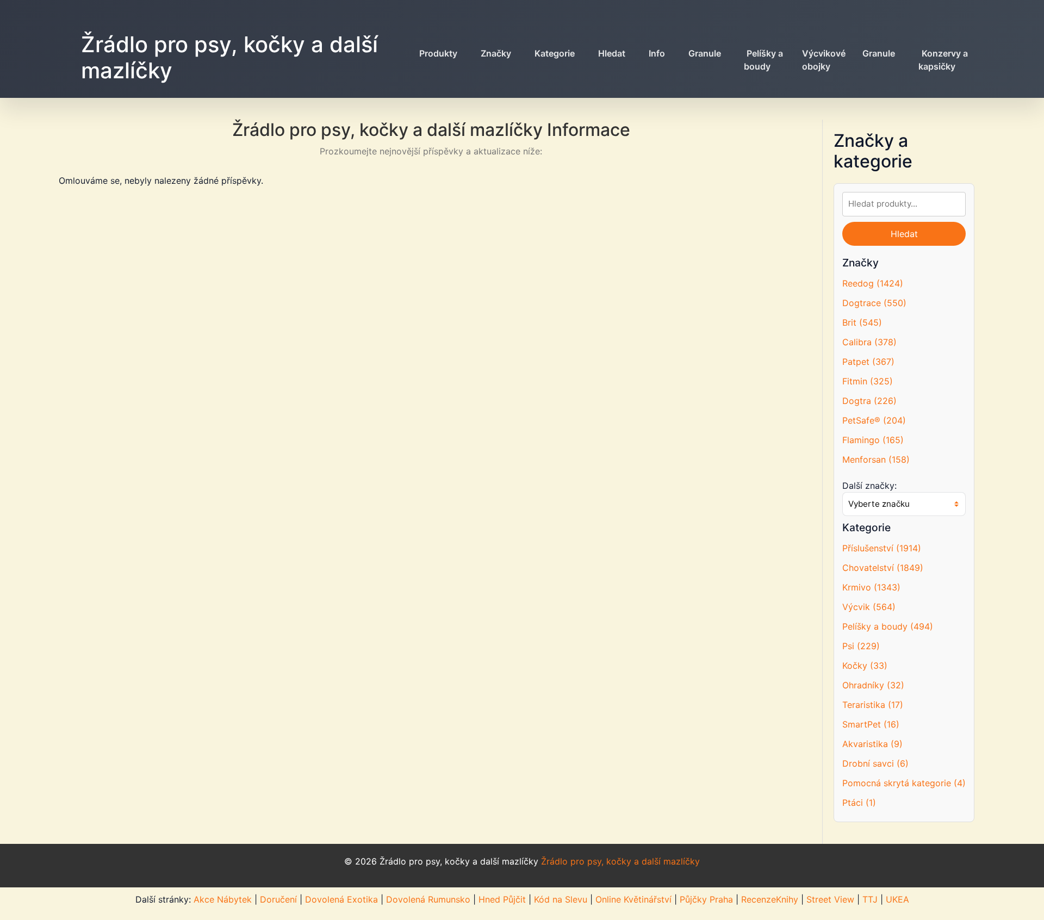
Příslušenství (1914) (881, 548)
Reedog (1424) (872, 283)
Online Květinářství (633, 899)
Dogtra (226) (869, 400)
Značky (496, 53)
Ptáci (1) (859, 802)
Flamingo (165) (873, 439)
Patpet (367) (868, 361)
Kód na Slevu (560, 899)
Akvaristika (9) (872, 743)
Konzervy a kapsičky (943, 60)
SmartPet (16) (870, 724)
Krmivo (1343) (871, 587)
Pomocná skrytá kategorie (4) (904, 783)
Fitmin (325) (867, 381)
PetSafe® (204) (874, 420)
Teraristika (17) (872, 704)
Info (657, 53)
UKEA (897, 899)
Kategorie (555, 53)
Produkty (438, 53)
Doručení (278, 899)
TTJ (870, 899)
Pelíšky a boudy (763, 60)
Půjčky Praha (706, 899)
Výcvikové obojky (824, 60)
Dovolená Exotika (341, 899)
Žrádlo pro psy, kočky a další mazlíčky (229, 57)
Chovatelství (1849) (882, 567)
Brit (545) (862, 322)
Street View (830, 899)
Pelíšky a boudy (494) (887, 626)
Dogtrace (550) (874, 302)
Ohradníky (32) (873, 685)
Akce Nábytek (223, 899)
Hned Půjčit (502, 899)
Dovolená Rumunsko (428, 899)
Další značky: (869, 485)
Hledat (611, 53)
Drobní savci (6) (875, 763)
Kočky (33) (864, 665)
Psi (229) (861, 646)
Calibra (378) (869, 342)
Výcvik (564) (869, 606)
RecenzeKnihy (769, 899)
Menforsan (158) (876, 459)
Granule (704, 53)
